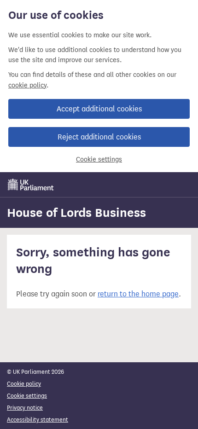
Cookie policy (24, 383)
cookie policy (27, 85)
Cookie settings (99, 159)
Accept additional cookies (99, 108)
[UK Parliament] (31, 184)
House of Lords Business (76, 212)
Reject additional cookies (99, 137)
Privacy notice (25, 407)
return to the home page (138, 294)
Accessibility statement (37, 419)
